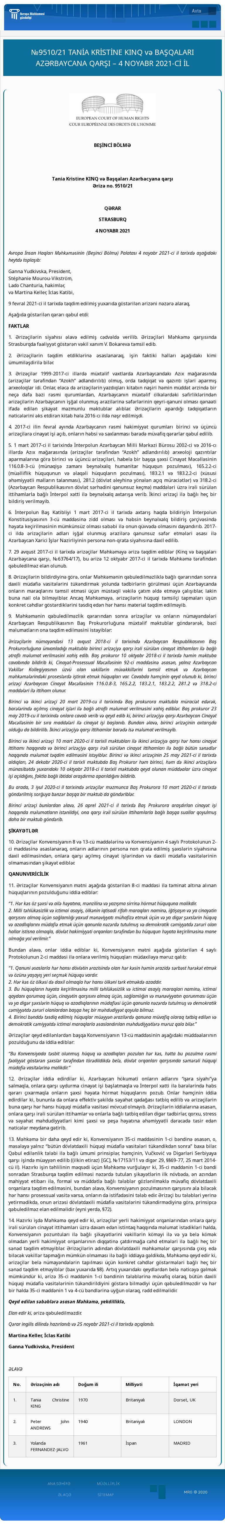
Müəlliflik (108, 1483)
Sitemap (106, 1494)
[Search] (212, 11)
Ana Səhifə (59, 1483)
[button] (118, 15)
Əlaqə (65, 1494)
